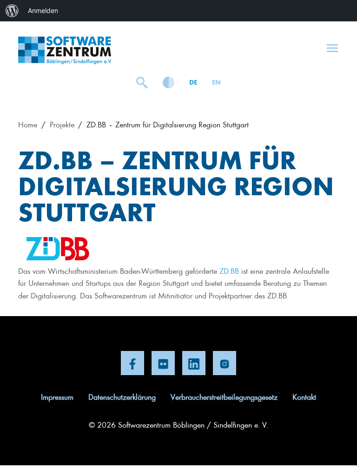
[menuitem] (12, 10)
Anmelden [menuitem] (43, 10)
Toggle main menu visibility (332, 47)
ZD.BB (229, 270)
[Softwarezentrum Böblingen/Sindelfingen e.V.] (64, 50)
